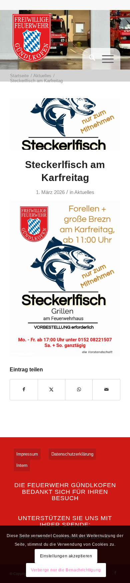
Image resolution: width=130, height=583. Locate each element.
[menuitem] (88, 61)
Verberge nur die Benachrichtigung (66, 570)
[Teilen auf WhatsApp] (78, 389)
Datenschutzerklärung (72, 454)
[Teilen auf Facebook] (23, 389)
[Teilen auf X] (51, 389)
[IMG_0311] (65, 124)
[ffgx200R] (32, 40)
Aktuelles (84, 192)
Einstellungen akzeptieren (66, 556)
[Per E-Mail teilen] (106, 389)
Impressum (27, 454)
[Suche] (88, 61)
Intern (21, 465)
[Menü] (104, 78)
